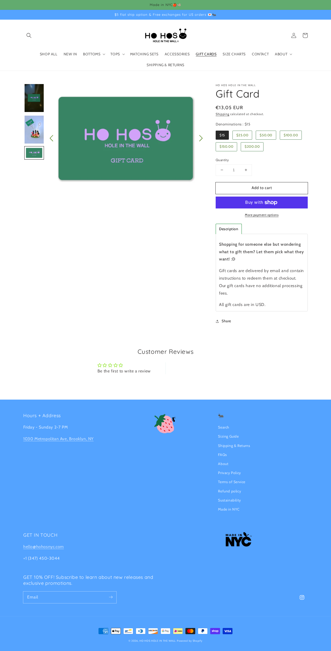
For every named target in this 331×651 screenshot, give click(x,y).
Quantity (222, 160)
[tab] (229, 229)
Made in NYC (229, 509)
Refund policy (229, 491)
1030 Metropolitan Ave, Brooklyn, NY (58, 438)
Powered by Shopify (189, 640)
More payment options (262, 215)
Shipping (222, 114)
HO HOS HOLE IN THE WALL (157, 640)
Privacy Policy (229, 472)
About (223, 463)
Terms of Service (231, 482)
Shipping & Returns (234, 445)
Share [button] (226, 321)
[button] (29, 35)
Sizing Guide (228, 436)
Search (223, 427)
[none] (34, 98)
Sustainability (229, 500)
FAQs (222, 454)
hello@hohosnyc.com (43, 546)
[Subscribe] (110, 597)
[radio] (222, 135)
